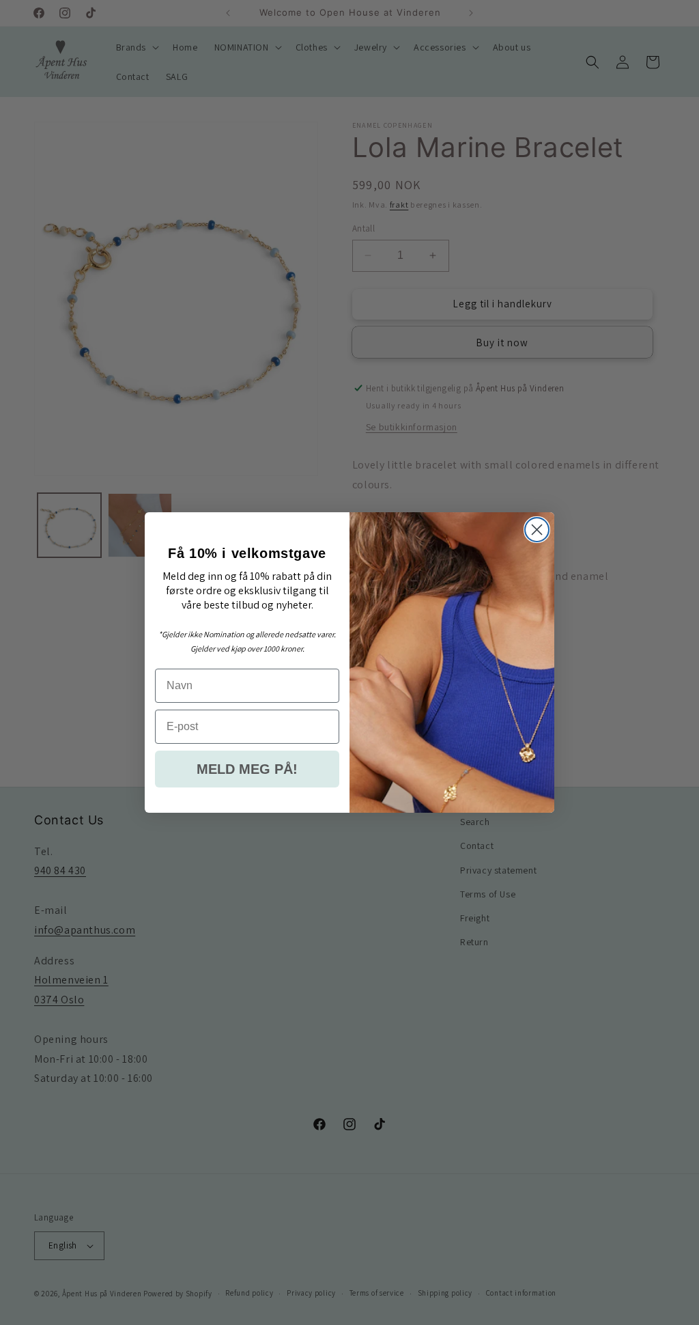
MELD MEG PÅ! (247, 769)
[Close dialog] (537, 530)
